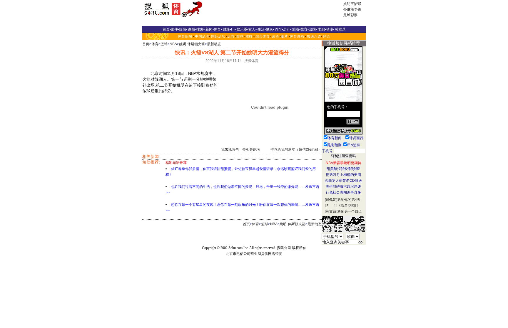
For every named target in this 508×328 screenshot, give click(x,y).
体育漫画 (297, 36)
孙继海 (348, 9)
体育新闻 (185, 36)
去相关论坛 (251, 149)
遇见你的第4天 (348, 200)
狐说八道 (314, 36)
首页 (145, 44)
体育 (154, 44)
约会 (326, 36)
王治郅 (355, 4)
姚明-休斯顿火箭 (192, 44)
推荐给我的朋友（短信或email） (296, 149)
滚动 (275, 36)
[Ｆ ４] (331, 205)
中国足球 (202, 36)
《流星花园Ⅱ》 (348, 205)
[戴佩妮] (331, 200)
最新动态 (214, 44)
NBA (173, 44)
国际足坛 (218, 36)
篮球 (239, 36)
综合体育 (262, 36)
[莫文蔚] (331, 211)
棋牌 (249, 36)
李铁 (357, 9)
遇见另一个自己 (349, 211)
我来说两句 (230, 149)
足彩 (230, 36)
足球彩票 (350, 15)
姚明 (346, 4)
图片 (284, 36)
